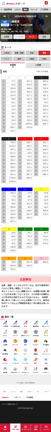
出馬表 (6, 37)
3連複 (32, 59)
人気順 (38, 65)
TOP (5, 429)
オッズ (31, 37)
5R (4, 16)
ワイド (6, 59)
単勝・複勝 (19, 53)
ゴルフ (18, 9)
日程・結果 (15, 429)
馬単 (19, 59)
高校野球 (8, 9)
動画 (35, 429)
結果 (44, 37)
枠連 (31, 53)
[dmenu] (5, 397)
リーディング (25, 429)
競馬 (25, 9)
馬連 (44, 53)
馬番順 (13, 65)
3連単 (44, 59)
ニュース (46, 429)
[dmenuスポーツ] (17, 3)
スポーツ (17, 397)
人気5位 (7, 53)
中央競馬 (29, 397)
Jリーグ (33, 9)
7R (46, 16)
